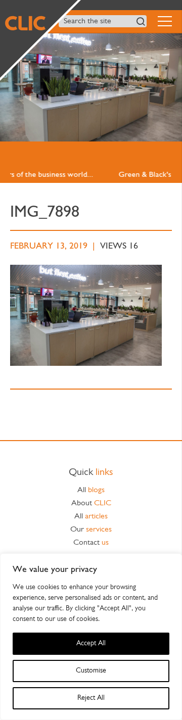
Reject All (91, 698)
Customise (91, 671)
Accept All (91, 643)
